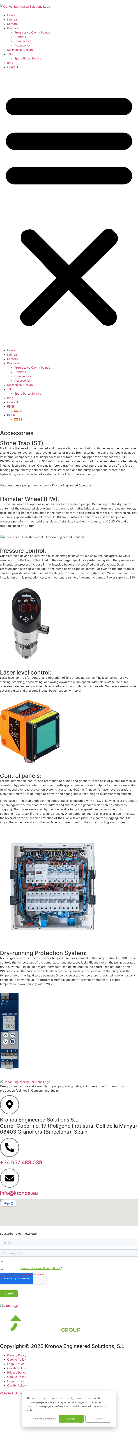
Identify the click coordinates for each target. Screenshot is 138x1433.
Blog (10, 62)
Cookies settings (44, 1418)
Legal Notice (15, 1364)
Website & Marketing (14, 1393)
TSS (10, 54)
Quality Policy (16, 1368)
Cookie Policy (16, 1359)
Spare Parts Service (27, 58)
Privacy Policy (16, 1355)
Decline (98, 1418)
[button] (69, 208)
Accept (71, 1418)
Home (11, 15)
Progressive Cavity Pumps (32, 32)
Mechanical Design (20, 50)
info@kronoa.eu (19, 1193)
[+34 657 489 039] (9, 1147)
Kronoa (12, 19)
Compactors (22, 41)
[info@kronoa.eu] (9, 1178)
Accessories (22, 45)
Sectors (12, 24)
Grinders (20, 37)
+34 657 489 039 (21, 1162)
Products (13, 28)
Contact (12, 67)
